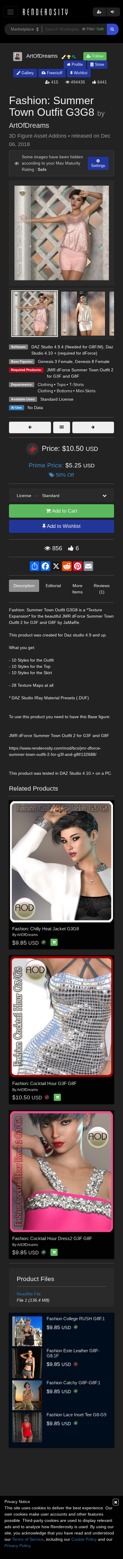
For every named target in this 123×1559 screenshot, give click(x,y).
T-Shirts (76, 384)
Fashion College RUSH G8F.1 (76, 1318)
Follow (97, 56)
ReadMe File (29, 1293)
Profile (76, 64)
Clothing (45, 384)
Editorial (53, 585)
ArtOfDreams (29, 125)
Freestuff (54, 73)
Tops (61, 384)
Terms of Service (28, 1539)
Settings (98, 165)
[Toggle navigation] (10, 12)
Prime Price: (47, 465)
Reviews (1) (102, 588)
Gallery (27, 73)
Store (99, 64)
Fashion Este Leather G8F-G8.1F (73, 1353)
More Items (77, 588)
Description (24, 585)
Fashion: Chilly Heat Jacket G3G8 (45, 928)
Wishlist (80, 73)
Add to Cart (64, 511)
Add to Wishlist (63, 526)
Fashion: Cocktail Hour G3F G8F (44, 1083)
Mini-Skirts (86, 390)
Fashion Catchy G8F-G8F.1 (73, 1382)
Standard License (56, 399)
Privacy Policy (17, 1545)
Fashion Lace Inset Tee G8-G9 (76, 1414)
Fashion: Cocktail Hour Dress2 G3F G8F (52, 1238)
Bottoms (64, 390)
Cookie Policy (84, 1539)
